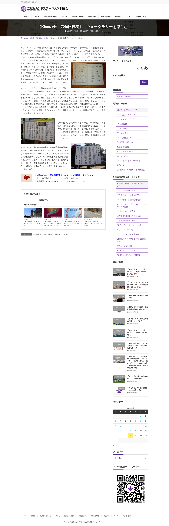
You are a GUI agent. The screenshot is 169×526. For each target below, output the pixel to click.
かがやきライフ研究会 (126, 211)
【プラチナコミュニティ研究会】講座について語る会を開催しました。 (137, 284)
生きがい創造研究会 (125, 246)
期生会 (50, 234)
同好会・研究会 (69, 516)
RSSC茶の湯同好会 (125, 142)
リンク (116, 516)
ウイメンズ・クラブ (125, 119)
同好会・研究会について (127, 110)
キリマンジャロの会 (125, 230)
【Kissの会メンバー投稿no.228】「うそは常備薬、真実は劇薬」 (73, 223)
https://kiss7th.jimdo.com (76, 181)
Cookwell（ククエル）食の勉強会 (131, 170)
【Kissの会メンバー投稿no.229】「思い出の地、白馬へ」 (137, 332)
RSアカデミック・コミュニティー (131, 225)
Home (25, 516)
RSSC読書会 (122, 124)
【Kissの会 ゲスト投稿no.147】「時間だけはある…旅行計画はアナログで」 (53, 223)
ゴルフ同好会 (122, 128)
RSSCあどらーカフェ (126, 115)
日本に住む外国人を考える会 (129, 216)
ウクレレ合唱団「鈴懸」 (127, 190)
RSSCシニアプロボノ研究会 (129, 255)
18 (120, 431)
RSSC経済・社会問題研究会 (129, 200)
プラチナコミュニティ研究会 (129, 195)
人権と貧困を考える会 (126, 220)
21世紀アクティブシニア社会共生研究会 (132, 240)
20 (130, 431)
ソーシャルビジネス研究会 (128, 234)
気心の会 (120, 165)
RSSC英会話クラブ (125, 138)
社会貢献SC (82, 516)
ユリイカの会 (122, 156)
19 (125, 431)
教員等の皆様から (124, 96)
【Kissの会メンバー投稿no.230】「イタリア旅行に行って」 (33, 223)
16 (146, 426)
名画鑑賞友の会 (123, 147)
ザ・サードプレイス (125, 151)
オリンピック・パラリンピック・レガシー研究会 (131, 205)
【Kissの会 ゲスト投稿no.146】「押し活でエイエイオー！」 (93, 223)
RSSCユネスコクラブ (126, 250)
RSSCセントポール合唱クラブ (129, 161)
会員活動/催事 (95, 516)
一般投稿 (65, 234)
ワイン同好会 (122, 133)
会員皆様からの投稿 (36, 217)
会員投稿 (106, 516)
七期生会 (57, 234)
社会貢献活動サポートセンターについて (131, 184)
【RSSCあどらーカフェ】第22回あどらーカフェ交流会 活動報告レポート (137, 345)
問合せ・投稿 (127, 516)
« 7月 (115, 446)
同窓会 (33, 516)
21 (135, 431)
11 (120, 426)
